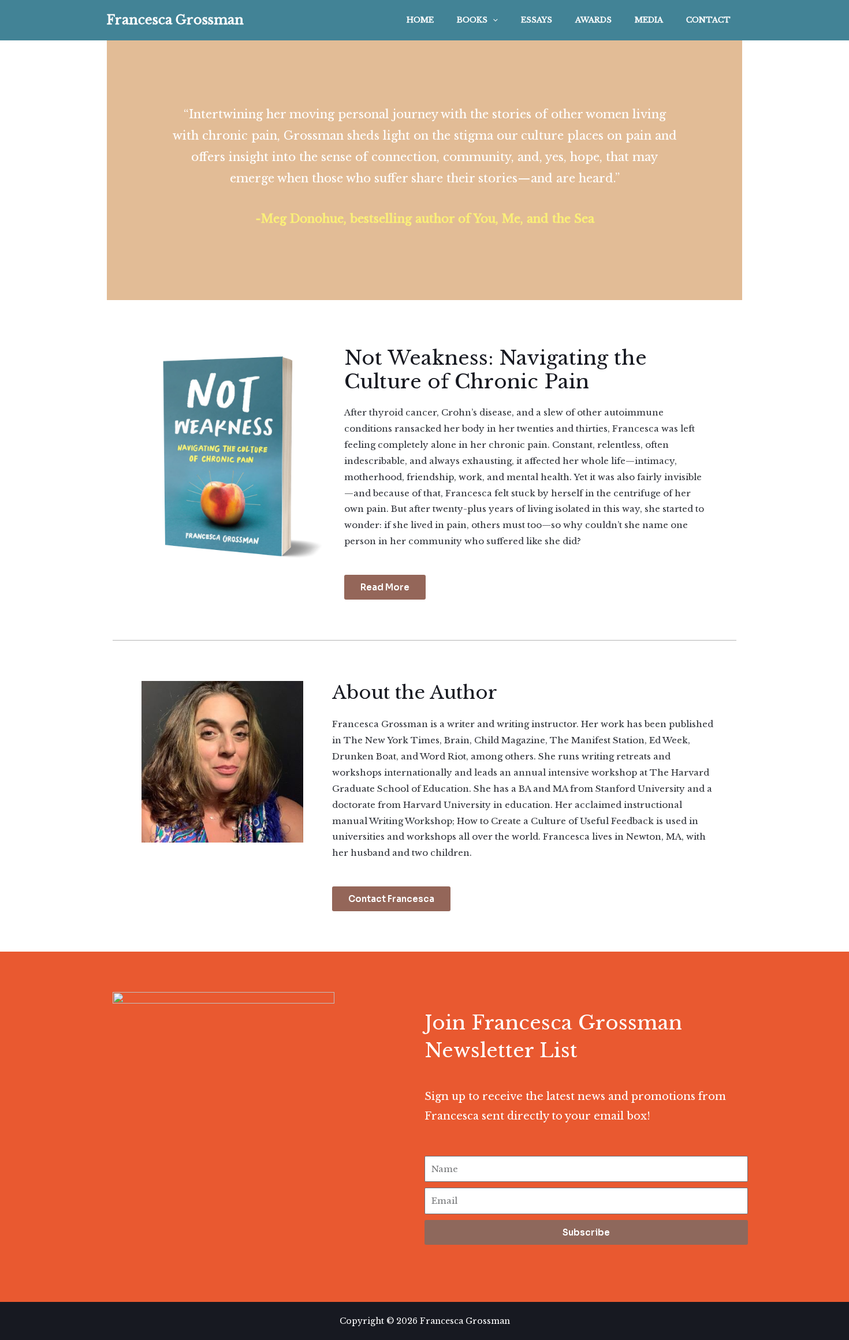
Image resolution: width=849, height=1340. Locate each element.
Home (420, 20)
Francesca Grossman (175, 20)
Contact (708, 20)
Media (649, 20)
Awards (593, 20)
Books (472, 20)
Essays (536, 20)
